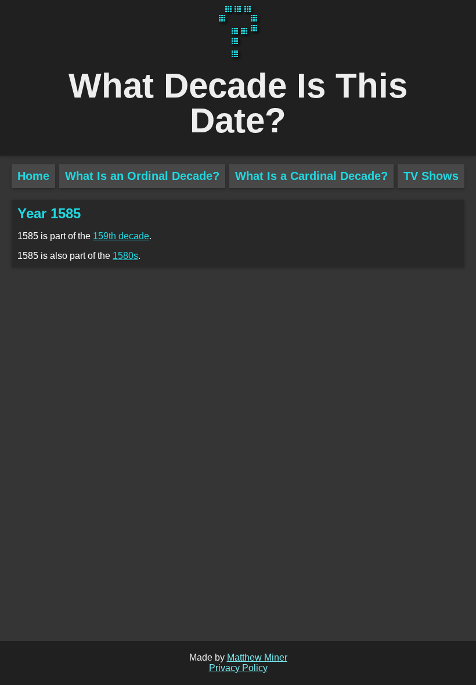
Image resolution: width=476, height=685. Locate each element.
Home (33, 176)
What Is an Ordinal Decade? (142, 176)
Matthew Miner (257, 657)
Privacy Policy (238, 668)
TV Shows (431, 176)
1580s (125, 256)
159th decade (121, 236)
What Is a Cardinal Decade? (311, 176)
